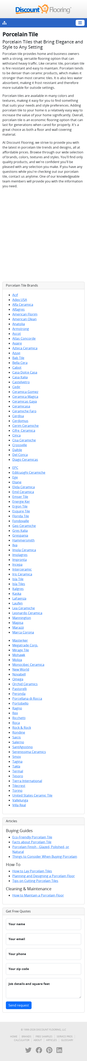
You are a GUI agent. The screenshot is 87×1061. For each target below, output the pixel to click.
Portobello (20, 703)
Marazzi (18, 627)
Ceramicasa (21, 406)
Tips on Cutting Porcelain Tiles (35, 881)
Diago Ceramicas (25, 459)
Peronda (18, 693)
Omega (17, 679)
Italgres (18, 589)
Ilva (14, 545)
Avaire (17, 343)
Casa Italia (20, 377)
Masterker (20, 640)
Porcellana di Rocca (27, 698)
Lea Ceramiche (23, 608)
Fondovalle (20, 521)
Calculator (21, 1040)
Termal (17, 771)
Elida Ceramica (23, 487)
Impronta (19, 559)
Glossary (67, 1040)
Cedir (16, 387)
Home (13, 1036)
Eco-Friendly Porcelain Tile (32, 837)
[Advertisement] (43, 235)
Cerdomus (20, 421)
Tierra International (27, 781)
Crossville (19, 445)
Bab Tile (18, 358)
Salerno (18, 742)
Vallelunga (20, 800)
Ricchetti (18, 718)
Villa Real (19, 805)
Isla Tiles (18, 584)
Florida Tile (20, 516)
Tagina (17, 761)
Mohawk (18, 655)
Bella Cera (20, 362)
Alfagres (18, 309)
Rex (15, 713)
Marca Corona (23, 632)
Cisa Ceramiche (24, 440)
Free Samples (44, 1036)
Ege (15, 477)
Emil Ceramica (23, 492)
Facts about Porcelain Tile (31, 842)
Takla (16, 766)
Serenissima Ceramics (29, 752)
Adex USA (19, 299)
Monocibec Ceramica (28, 664)
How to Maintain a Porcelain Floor (38, 895)
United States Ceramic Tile (32, 795)
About (38, 1040)
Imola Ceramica (24, 550)
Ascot (16, 333)
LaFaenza (19, 598)
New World (20, 669)
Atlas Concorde (24, 338)
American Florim (24, 314)
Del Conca (20, 454)
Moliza (17, 660)
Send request (18, 1005)
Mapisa (17, 622)
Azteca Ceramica (24, 348)
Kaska (16, 593)
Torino (17, 790)
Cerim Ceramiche (25, 425)
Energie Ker (21, 501)
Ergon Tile (20, 506)
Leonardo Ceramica (27, 613)
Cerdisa (18, 416)
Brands (26, 1036)
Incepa (17, 564)
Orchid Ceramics (25, 684)
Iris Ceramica (22, 574)
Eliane (16, 482)
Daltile (17, 450)
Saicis (16, 737)
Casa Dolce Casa (24, 372)
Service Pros (65, 1036)
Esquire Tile (21, 511)
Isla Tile (17, 579)
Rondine (18, 732)
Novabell (19, 674)
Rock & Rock (21, 727)
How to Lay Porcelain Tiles (32, 871)
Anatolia (18, 324)
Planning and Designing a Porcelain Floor (43, 876)
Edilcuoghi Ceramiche (28, 472)
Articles (51, 1040)
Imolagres (20, 555)
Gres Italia (20, 530)
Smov (16, 756)
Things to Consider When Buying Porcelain (44, 856)
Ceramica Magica (25, 396)
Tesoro (17, 776)
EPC (15, 467)
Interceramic (22, 569)
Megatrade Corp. (25, 645)
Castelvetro (21, 382)
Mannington (21, 618)
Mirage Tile (20, 650)
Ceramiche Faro (24, 411)
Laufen (17, 603)
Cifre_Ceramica (23, 430)
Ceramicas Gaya (24, 401)
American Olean (24, 319)
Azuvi (16, 353)
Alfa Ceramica (22, 304)
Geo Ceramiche (24, 526)
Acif (15, 295)
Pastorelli (19, 689)
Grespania (20, 535)
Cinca (16, 435)
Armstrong (20, 329)
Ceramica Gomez (25, 392)
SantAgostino (22, 747)
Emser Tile (20, 496)
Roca (16, 723)
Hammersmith (23, 540)
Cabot (16, 367)
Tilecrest (18, 785)
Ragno (17, 708)
